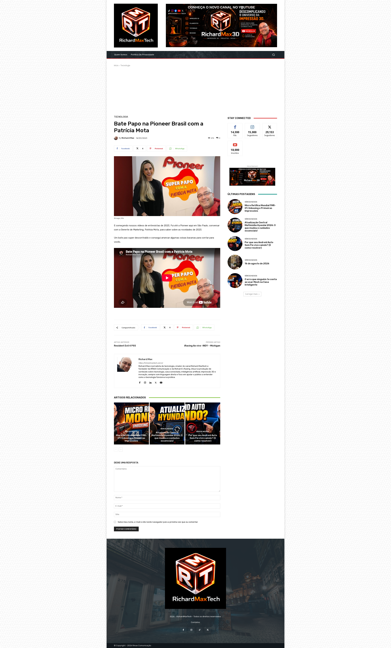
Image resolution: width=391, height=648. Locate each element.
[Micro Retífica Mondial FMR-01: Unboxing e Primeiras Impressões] (131, 423)
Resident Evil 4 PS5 (125, 345)
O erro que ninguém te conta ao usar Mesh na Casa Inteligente (261, 282)
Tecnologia (125, 65)
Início (116, 65)
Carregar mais (251, 294)
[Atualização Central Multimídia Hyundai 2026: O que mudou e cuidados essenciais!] (167, 423)
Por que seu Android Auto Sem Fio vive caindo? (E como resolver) (202, 438)
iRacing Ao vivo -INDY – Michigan (202, 345)
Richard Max (128, 138)
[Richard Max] (116, 138)
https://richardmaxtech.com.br (151, 363)
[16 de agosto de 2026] (235, 262)
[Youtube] (161, 382)
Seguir (252, 125)
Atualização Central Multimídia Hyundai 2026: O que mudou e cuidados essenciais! (167, 436)
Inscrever (235, 143)
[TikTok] (200, 630)
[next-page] (121, 449)
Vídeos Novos (131, 431)
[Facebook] (140, 382)
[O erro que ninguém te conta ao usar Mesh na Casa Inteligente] (235, 280)
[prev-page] (116, 449)
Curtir (235, 125)
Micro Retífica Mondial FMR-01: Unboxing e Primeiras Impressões (131, 438)
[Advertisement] (195, 89)
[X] (156, 382)
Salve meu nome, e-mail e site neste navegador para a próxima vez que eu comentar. (158, 522)
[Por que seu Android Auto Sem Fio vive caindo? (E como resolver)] (202, 423)
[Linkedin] (150, 382)
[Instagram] (145, 382)
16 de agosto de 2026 (257, 263)
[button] (273, 54)
